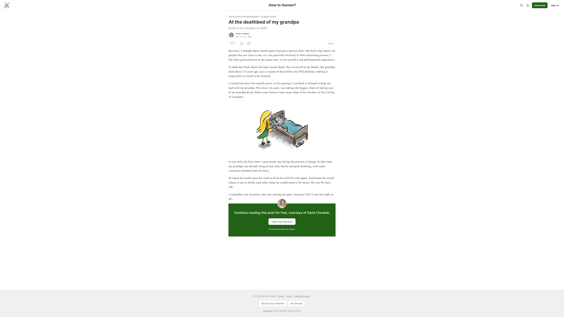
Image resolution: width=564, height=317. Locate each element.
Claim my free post (282, 221)
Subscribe (539, 5)
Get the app (296, 303)
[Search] (521, 5)
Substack (267, 310)
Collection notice (302, 296)
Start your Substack (274, 303)
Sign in (555, 5)
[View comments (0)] (242, 43)
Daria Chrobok (242, 34)
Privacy (280, 296)
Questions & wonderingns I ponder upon (252, 16)
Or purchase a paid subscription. (282, 229)
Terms (289, 296)
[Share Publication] (528, 5)
